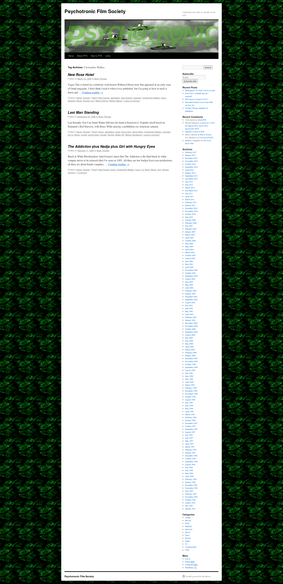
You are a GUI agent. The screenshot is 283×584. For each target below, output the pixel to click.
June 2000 (189, 340)
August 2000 (190, 334)
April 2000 (189, 346)
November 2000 (191, 326)
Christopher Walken (151, 97)
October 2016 (190, 164)
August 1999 (190, 370)
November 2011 (191, 190)
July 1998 (189, 402)
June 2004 (189, 243)
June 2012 (189, 184)
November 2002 (191, 270)
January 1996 (190, 482)
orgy (159, 169)
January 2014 (190, 172)
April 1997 (189, 443)
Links (108, 55)
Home (71, 55)
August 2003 (190, 258)
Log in (187, 558)
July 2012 (189, 181)
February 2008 (191, 223)
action (101, 131)
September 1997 (191, 429)
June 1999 (189, 376)
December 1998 (191, 390)
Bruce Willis (137, 131)
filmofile (188, 131)
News (187, 535)
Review (86, 97)
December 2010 (191, 208)
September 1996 (191, 461)
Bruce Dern (126, 131)
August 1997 (190, 432)
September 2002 (191, 276)
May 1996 (189, 473)
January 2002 (190, 293)
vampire (71, 172)
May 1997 (189, 441)
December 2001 (191, 296)
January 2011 (190, 205)
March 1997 (190, 446)
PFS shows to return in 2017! (196, 99)
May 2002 (189, 284)
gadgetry (71, 100)
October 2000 (190, 329)
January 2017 (190, 155)
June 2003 (189, 261)
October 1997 (190, 426)
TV (186, 544)
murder (84, 134)
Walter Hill (119, 134)
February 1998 (191, 417)
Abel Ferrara (104, 97)
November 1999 (191, 361)
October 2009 (190, 220)
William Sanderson (133, 134)
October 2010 (190, 214)
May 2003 (189, 264)
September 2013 (191, 175)
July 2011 (189, 193)
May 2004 (189, 246)
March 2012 (190, 187)
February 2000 (191, 352)
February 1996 (191, 479)
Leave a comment (132, 100)
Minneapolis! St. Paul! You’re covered (200, 90)
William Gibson (116, 100)
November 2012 (191, 178)
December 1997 (191, 423)
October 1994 (190, 499)
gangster (166, 131)
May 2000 (189, 343)
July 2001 (189, 305)
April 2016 (189, 170)
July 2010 (189, 217)
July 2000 (189, 337)
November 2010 (191, 211)
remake (103, 134)
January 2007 (190, 231)
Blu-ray (188, 520)
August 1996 (190, 464)
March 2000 (190, 349)
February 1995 (191, 494)
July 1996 (189, 467)
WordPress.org (191, 567)
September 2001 (191, 299)
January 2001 (190, 320)
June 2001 (189, 308)
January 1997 (190, 452)
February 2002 (191, 290)
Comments (191, 564)
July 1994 (189, 505)
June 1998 (189, 405)
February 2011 (191, 202)
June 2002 (189, 281)
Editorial (188, 526)
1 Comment (81, 172)
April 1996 (189, 476)
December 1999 (191, 358)
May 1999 (189, 379)
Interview (188, 529)
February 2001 (191, 317)
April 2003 (189, 267)
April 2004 (189, 249)
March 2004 (190, 252)
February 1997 (191, 449)
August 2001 (190, 302)
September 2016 (191, 167)
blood (117, 131)
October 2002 (190, 273)
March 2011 (190, 199)
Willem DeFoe (101, 100)
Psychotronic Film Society (95, 11)
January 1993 (190, 508)
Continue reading (92, 92)
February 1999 (191, 387)
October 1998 (190, 396)
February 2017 (191, 152)
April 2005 (189, 237)
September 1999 (191, 367)
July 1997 (189, 435)
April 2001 (189, 314)
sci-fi (92, 100)
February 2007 (191, 228)
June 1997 (189, 438)
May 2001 (189, 311)
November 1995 (191, 488)
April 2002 (189, 287)
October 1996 (190, 458)
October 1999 (190, 364)
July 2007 (189, 226)
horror (138, 169)
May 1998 (189, 408)
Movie (79, 97)
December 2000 (191, 323)
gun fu (70, 134)
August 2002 (190, 279)
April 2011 (189, 196)
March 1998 (190, 414)
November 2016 (191, 161)
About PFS (82, 55)
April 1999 (189, 382)
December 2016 (191, 158)
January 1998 (190, 420)
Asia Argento (126, 97)
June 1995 (189, 491)
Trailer (187, 541)
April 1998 (189, 411)
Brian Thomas (100, 78)
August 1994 (190, 502)
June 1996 (189, 470)
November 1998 (191, 393)
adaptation (115, 97)
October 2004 (190, 240)
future (163, 97)
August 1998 (190, 399)
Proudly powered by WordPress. (198, 576)
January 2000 (190, 355)
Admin (187, 517)
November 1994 (191, 496)
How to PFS (96, 55)
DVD (200, 125)
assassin (137, 97)
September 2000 (191, 332)
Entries (190, 561)
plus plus (111, 146)
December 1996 (191, 455)
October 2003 (190, 255)
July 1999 (189, 373)
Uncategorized (190, 547)
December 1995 (191, 485)
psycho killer (93, 134)
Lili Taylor (146, 169)
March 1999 (190, 385)
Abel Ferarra (104, 169)
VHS (187, 549)
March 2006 (190, 234)
